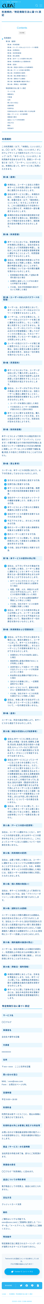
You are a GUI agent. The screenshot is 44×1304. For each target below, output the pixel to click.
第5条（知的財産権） (15, 53)
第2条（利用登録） (14, 44)
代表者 (10, 97)
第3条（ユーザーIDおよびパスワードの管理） (24, 47)
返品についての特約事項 (16, 120)
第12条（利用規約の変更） (17, 73)
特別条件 (11, 128)
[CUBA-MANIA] (9, 5)
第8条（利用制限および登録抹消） (20, 61)
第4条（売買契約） (14, 50)
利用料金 (11, 108)
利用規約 (7, 38)
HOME (4, 1294)
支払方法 (11, 122)
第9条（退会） (13, 64)
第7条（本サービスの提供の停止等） (20, 58)
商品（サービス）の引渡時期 (18, 114)
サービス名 (11, 91)
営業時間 (11, 105)
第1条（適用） (11, 41)
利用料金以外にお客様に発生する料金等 (21, 111)
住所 (9, 100)
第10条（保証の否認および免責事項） (21, 67)
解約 (9, 125)
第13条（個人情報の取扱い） (18, 76)
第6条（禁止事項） (14, 56)
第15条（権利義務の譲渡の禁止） (19, 81)
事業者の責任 (12, 117)
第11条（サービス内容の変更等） (19, 70)
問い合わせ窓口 (13, 102)
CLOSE (22, 32)
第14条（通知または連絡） (17, 78)
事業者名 (11, 94)
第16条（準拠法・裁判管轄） (18, 84)
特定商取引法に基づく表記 (16, 88)
